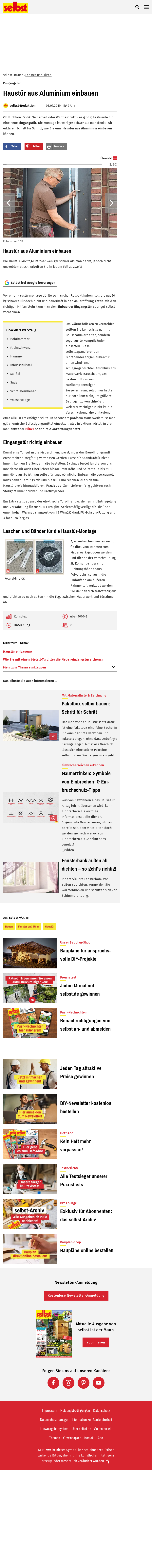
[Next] (111, 203)
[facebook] (53, 1383)
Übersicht (106, 158)
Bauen (18, 75)
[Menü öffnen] (146, 7)
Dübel (29, 429)
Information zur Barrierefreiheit (92, 1419)
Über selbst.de (81, 1428)
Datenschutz (101, 1410)
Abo (100, 1438)
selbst (7, 75)
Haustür (49, 926)
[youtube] (98, 1383)
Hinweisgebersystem (54, 1428)
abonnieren (95, 1342)
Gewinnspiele (72, 1438)
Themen (54, 1438)
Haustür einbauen (16, 651)
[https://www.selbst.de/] (15, 7)
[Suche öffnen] (137, 7)
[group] (60, 216)
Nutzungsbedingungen (75, 1410)
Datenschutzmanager (54, 1419)
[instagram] (68, 1383)
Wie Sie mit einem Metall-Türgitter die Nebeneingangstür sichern (52, 659)
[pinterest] (83, 1383)
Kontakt (89, 1438)
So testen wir (103, 1428)
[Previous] (9, 203)
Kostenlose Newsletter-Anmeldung (76, 1295)
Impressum (49, 1410)
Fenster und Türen (38, 75)
